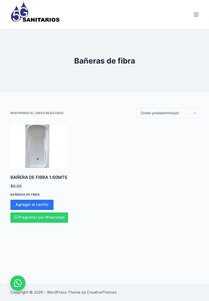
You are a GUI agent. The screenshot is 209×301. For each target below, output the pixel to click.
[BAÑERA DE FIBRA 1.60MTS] (39, 146)
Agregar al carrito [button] (32, 204)
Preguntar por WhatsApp (41, 217)
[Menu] (196, 14)
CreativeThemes (102, 292)
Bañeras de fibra (25, 194)
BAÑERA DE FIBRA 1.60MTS (38, 177)
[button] (17, 283)
